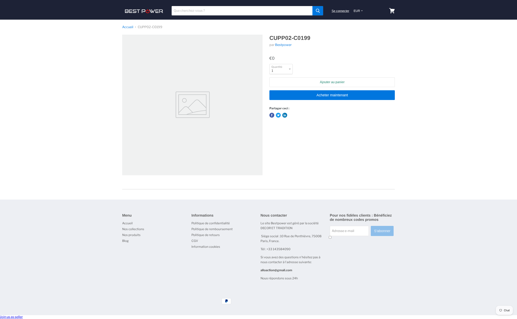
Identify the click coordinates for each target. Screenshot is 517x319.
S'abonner (382, 231)
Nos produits (131, 235)
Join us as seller (11, 317)
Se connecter (340, 11)
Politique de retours (205, 235)
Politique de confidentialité (210, 223)
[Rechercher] (317, 10)
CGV (194, 241)
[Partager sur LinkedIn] (284, 115)
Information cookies (205, 247)
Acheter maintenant (332, 95)
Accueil (127, 27)
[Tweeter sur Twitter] (278, 115)
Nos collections (133, 229)
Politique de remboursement (212, 229)
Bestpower (283, 45)
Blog (125, 241)
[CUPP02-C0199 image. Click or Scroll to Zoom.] (192, 105)
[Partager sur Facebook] (271, 115)
